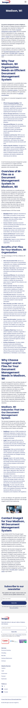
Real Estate (4, 678)
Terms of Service (11, 699)
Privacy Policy (4, 699)
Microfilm (3, 655)
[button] (25, 2)
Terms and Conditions (14, 607)
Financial (3, 676)
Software (3, 660)
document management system (12, 51)
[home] (6, 2)
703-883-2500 (13, 53)
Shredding (3, 653)
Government (4, 673)
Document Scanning (6, 650)
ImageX (7, 36)
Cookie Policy (18, 699)
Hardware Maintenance (6, 658)
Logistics (3, 668)
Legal (2, 670)
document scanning (13, 90)
